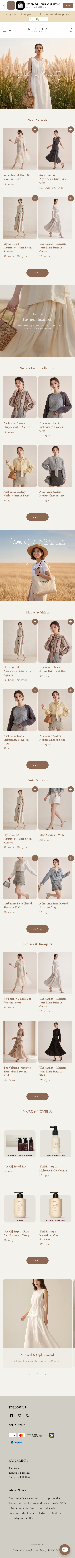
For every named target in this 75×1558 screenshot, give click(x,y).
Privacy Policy (38, 1550)
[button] (5, 30)
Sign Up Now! (38, 19)
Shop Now (37, 566)
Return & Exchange (19, 1472)
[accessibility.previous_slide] (30, 1374)
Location (14, 1468)
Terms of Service (21, 1550)
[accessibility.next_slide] (45, 1374)
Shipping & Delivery (20, 1477)
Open (68, 5)
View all (38, 272)
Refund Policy (55, 1550)
